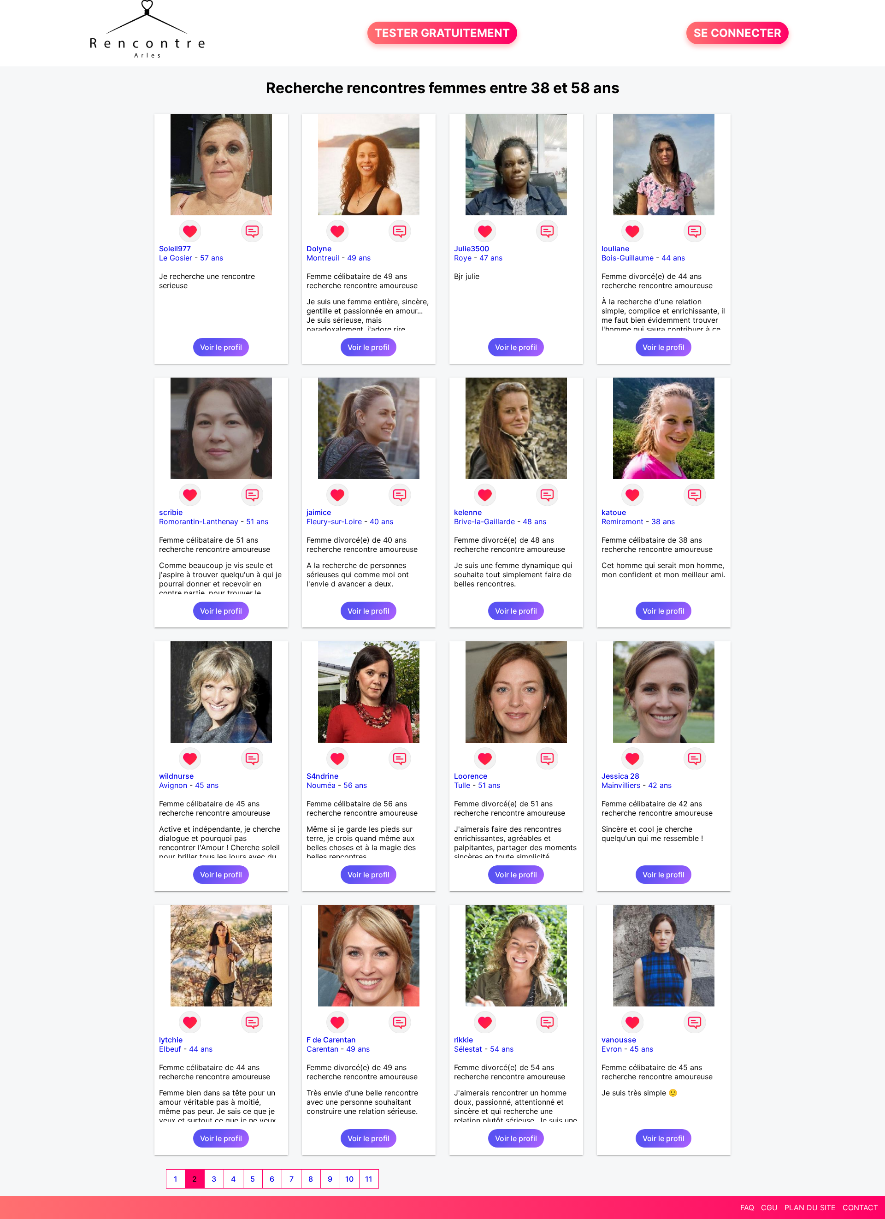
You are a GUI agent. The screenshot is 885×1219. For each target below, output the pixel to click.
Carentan (322, 1048)
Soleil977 (175, 248)
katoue (614, 512)
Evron (612, 1048)
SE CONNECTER (737, 33)
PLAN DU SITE (810, 1207)
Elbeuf (170, 1048)
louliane (615, 248)
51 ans (257, 521)
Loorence (470, 776)
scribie (171, 512)
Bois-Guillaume (628, 257)
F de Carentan (331, 1039)
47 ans (490, 257)
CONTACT (860, 1207)
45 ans (206, 785)
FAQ (747, 1207)
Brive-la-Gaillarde (484, 521)
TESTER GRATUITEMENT (442, 33)
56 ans (355, 785)
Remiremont (622, 521)
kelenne (468, 512)
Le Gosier (175, 257)
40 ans (381, 521)
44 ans (673, 257)
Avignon (173, 785)
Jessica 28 (620, 776)
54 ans (501, 1048)
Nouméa (321, 785)
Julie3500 (471, 248)
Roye (463, 257)
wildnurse (176, 776)
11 (368, 1178)
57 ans (211, 257)
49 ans (359, 257)
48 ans (534, 521)
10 (349, 1178)
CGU (769, 1207)
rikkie (463, 1039)
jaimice (319, 512)
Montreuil (323, 257)
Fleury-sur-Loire (334, 521)
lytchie (171, 1039)
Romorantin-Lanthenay (198, 521)
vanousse (619, 1039)
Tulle (462, 785)
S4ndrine (322, 776)
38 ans (663, 521)
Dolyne (319, 248)
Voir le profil (221, 347)
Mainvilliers (621, 785)
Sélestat (468, 1048)
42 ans (660, 785)
